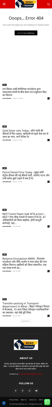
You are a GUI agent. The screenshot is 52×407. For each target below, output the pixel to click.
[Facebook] (15, 390)
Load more (25, 321)
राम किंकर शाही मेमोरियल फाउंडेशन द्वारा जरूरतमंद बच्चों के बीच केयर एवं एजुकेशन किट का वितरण (24, 92)
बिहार (4, 85)
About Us (24, 400)
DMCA (41, 400)
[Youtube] (36, 390)
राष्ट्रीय (4, 126)
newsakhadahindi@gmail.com (31, 374)
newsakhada (6, 98)
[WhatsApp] (29, 390)
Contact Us (33, 400)
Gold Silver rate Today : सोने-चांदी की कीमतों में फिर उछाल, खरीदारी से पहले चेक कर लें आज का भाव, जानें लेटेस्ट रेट (25, 133)
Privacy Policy (13, 400)
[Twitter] (22, 390)
